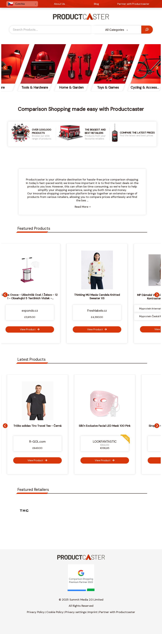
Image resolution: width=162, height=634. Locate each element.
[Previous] (5, 67)
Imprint (92, 612)
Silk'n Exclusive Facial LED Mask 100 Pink (81, 425)
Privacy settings (75, 612)
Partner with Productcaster (117, 612)
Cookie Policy (54, 612)
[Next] (156, 67)
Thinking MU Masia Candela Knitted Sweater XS (81, 296)
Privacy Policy (36, 612)
